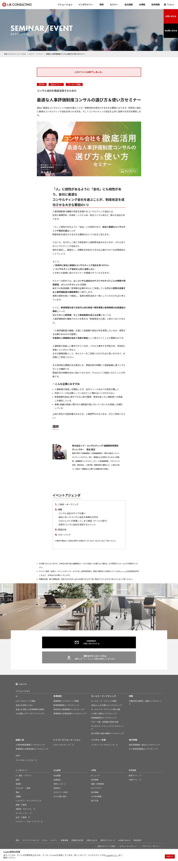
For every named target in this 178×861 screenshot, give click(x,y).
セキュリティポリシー (128, 846)
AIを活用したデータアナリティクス (30, 713)
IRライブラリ (96, 788)
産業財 (18, 784)
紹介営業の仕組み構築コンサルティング (107, 733)
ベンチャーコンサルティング (103, 745)
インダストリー (86, 4)
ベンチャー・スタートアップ (27, 821)
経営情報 (94, 780)
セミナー (114, 4)
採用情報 (155, 4)
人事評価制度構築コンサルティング (30, 745)
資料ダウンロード (107, 840)
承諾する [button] (169, 856)
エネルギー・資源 (23, 788)
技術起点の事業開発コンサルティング (68, 709)
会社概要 (128, 4)
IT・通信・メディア (23, 775)
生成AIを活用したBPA (24, 705)
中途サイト (133, 780)
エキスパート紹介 (60, 792)
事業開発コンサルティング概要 (66, 701)
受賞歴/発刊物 (77, 840)
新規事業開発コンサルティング (66, 705)
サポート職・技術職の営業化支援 (104, 722)
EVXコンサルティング (62, 745)
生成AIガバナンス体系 (106, 846)
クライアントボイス (30, 840)
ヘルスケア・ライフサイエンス (28, 801)
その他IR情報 (96, 796)
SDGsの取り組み (60, 796)
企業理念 (57, 780)
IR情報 (142, 4)
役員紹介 (57, 788)
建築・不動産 (21, 805)
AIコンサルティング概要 (25, 701)
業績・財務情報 (97, 784)
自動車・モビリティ (24, 809)
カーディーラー (22, 813)
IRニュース (95, 775)
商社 (17, 792)
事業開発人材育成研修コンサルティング (69, 713)
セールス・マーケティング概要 (103, 701)
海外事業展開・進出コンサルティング (144, 745)
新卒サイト (133, 775)
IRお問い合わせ (124, 840)
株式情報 (94, 792)
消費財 (18, 796)
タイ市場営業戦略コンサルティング (143, 749)
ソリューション (65, 4)
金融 (17, 780)
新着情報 (64, 840)
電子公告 (94, 801)
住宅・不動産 (21, 817)
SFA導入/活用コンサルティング (104, 713)
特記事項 (137, 840)
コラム (44, 840)
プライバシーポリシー (151, 846)
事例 (101, 4)
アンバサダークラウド (25, 760)
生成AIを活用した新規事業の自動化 (30, 709)
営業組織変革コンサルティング (103, 718)
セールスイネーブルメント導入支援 (105, 709)
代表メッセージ (59, 784)
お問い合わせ (91, 840)
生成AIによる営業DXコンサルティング (106, 705)
